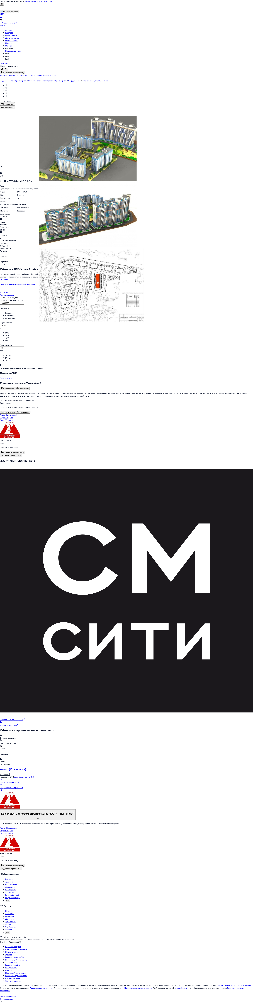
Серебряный (10, 927)
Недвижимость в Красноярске (13, 80)
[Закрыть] (2, 4)
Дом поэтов (10, 921)
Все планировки (7, 295)
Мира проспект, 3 (12, 897)
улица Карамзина (101, 80)
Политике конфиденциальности (138, 988)
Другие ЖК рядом (8, 725)
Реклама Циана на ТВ (14, 957)
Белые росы (10, 889)
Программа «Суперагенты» (16, 960)
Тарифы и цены (11, 962)
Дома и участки (12, 38)
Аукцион (8, 954)
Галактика (9, 916)
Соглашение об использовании (38, 1)
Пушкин (8, 911)
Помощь (9, 970)
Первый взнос (6, 322)
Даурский (9, 919)
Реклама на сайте (12, 965)
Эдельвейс (9, 881)
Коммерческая (11, 40)
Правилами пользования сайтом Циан (234, 985)
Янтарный (9, 892)
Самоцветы (10, 887)
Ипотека (9, 43)
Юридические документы (16, 949)
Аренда (8, 30)
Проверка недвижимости (16, 975)
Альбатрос (9, 913)
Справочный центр (13, 946)
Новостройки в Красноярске (54, 80)
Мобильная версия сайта (10, 996)
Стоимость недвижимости (11, 300)
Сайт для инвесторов (14, 981)
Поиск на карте (11, 952)
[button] (4, 75)
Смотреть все (6, 378)
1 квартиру (4, 292)
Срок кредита (6, 345)
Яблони (8, 929)
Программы (5, 308)
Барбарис (9, 879)
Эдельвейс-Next (12, 895)
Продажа (9, 32)
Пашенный (87, 80)
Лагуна (8, 924)
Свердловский (74, 80)
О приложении (6, 999)
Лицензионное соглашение (41, 988)
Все (7, 900)
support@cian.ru (181, 988)
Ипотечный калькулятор (15, 973)
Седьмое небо (11, 884)
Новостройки (11, 35)
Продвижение (11, 967)
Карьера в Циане (12, 978)
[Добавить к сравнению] (2, 69)
